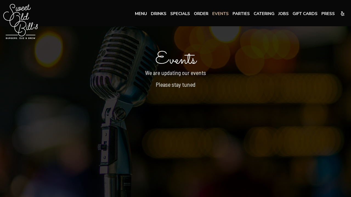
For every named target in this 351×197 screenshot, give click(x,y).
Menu (141, 13)
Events (220, 13)
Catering (264, 13)
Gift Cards (305, 13)
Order (201, 13)
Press (328, 13)
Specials (180, 13)
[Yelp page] (342, 13)
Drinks (158, 13)
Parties (241, 13)
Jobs (283, 13)
